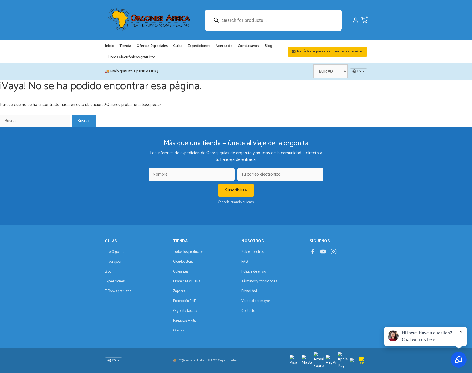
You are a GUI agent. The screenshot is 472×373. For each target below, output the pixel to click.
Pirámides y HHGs (186, 281)
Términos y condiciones (259, 281)
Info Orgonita (115, 252)
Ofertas (178, 330)
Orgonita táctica (185, 311)
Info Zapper (113, 262)
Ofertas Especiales (152, 46)
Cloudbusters (183, 262)
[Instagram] (334, 252)
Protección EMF (184, 301)
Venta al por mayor (255, 301)
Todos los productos (188, 252)
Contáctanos (248, 46)
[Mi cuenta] (355, 20)
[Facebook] (313, 252)
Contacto (248, 311)
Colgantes (180, 271)
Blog (268, 46)
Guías (177, 46)
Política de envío (253, 271)
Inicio (109, 46)
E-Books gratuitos (118, 291)
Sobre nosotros (252, 252)
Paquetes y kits (184, 321)
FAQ (244, 262)
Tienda (125, 46)
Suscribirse (236, 190)
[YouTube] (323, 252)
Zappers (179, 291)
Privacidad (249, 291)
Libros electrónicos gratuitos (131, 57)
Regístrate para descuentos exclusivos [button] (330, 51)
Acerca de (224, 46)
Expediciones (199, 46)
